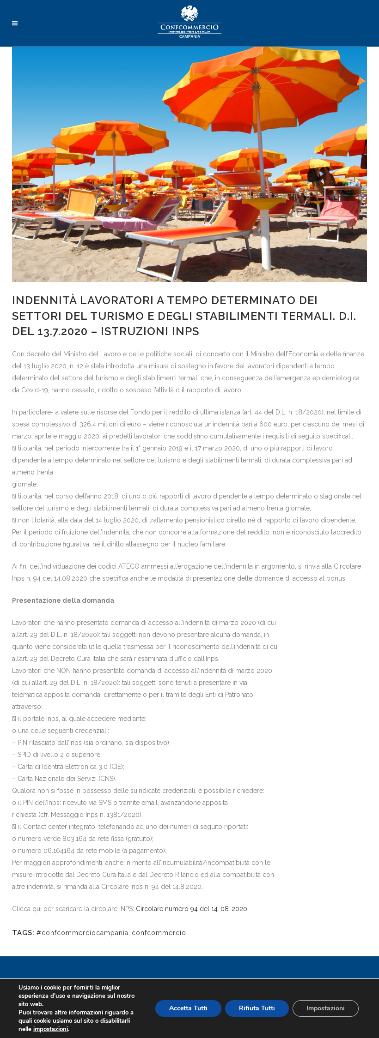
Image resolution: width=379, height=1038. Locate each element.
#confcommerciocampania (82, 932)
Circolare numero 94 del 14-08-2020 (191, 908)
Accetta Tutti (188, 1008)
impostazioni (50, 1029)
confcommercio (159, 932)
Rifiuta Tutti (257, 1008)
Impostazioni (325, 1008)
